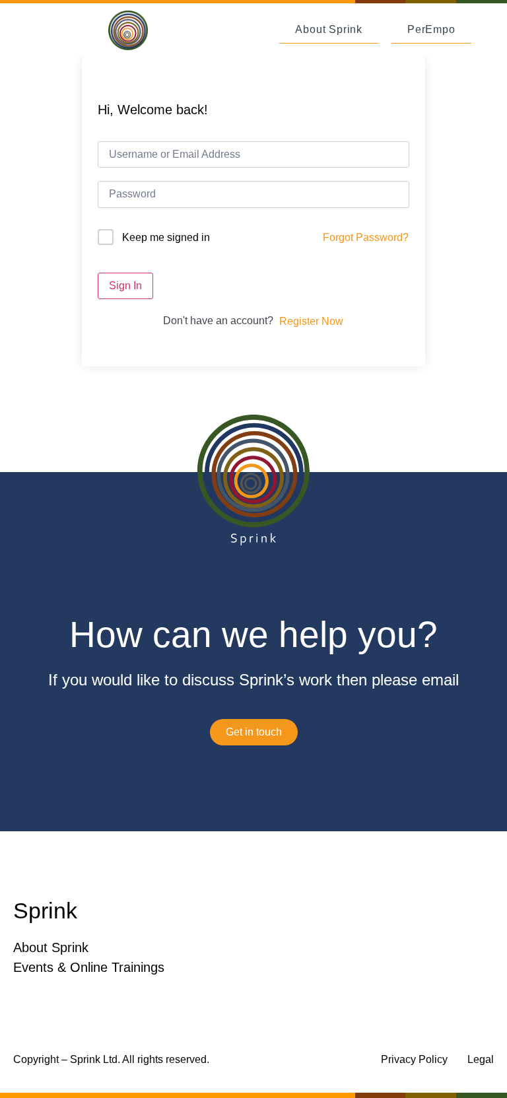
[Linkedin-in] (484, 911)
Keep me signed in (166, 237)
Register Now (311, 321)
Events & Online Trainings (88, 967)
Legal (480, 1059)
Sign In (125, 285)
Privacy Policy (414, 1059)
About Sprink (50, 947)
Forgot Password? (366, 237)
